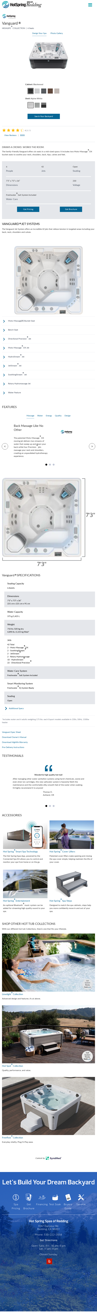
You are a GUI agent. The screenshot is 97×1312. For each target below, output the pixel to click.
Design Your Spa (39, 33)
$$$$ (22, 135)
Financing (42, 1204)
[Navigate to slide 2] (50, 465)
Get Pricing (28, 209)
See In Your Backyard (43, 116)
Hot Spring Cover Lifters (62, 851)
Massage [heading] (30, 416)
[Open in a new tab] (54, 1159)
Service (81, 1204)
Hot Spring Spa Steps (61, 900)
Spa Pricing (16, 1206)
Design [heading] (68, 416)
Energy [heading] (49, 416)
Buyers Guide (68, 1206)
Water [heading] (40, 416)
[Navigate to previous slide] (5, 446)
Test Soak (55, 1204)
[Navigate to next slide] (92, 446)
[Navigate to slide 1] (46, 465)
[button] (31, 91)
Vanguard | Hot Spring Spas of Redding (22, 4)
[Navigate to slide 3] (54, 465)
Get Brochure (71, 209)
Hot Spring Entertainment (16, 900)
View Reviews (10, 135)
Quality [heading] (58, 416)
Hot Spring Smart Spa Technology (20, 851)
